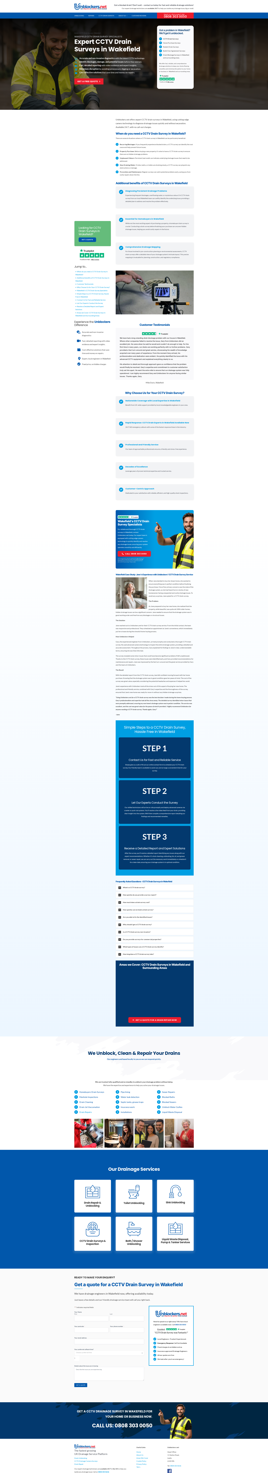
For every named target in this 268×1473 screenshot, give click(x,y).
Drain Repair (78, 1464)
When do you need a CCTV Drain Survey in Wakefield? (91, 273)
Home (76, 33)
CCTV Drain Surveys (86, 33)
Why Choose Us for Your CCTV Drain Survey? (93, 287)
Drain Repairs (85, 1112)
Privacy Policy (141, 1464)
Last (111, 1314)
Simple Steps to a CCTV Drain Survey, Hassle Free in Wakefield (92, 295)
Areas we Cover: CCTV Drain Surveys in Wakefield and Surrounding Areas (90, 314)
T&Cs (138, 1467)
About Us (139, 1455)
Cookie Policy (141, 1461)
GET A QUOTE (80, 1385)
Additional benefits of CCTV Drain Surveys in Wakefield (92, 279)
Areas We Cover (142, 1458)
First (75, 1314)
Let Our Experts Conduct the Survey (90, 303)
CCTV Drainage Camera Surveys (86, 1461)
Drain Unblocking (80, 1458)
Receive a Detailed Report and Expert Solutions (89, 307)
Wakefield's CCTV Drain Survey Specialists (92, 290)
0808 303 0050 (180, 1325)
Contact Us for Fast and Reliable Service (91, 300)
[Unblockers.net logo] (90, 4)
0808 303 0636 (103, 1472)
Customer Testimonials (85, 284)
